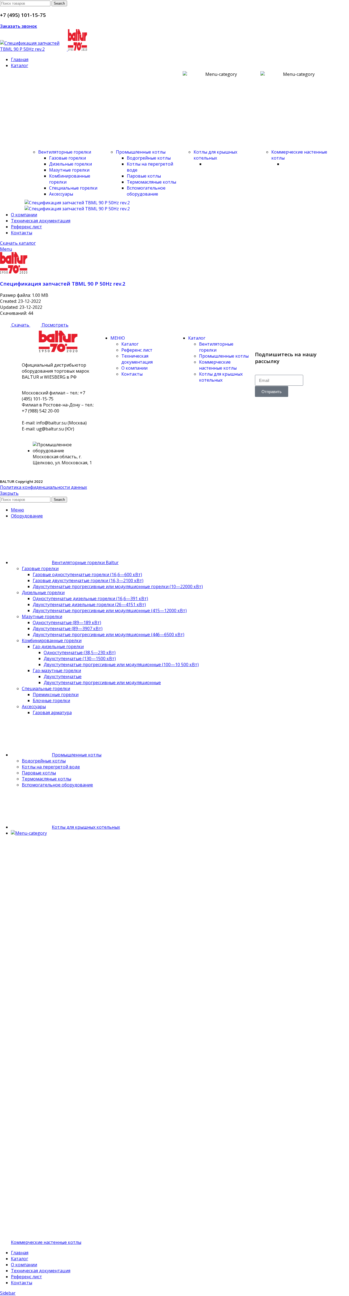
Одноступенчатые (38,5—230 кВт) (80, 653)
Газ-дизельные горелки (58, 646)
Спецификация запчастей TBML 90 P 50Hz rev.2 (62, 283)
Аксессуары (61, 194)
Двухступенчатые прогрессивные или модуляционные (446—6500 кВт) (108, 634)
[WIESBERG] (77, 209)
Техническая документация (137, 359)
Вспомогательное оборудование (146, 191)
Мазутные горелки (42, 616)
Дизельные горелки (70, 164)
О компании (134, 368)
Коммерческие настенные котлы (218, 365)
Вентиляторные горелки (64, 152)
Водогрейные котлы (149, 158)
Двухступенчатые (63, 677)
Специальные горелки (73, 188)
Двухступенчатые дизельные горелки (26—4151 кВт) (89, 604)
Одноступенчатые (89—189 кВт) (67, 622)
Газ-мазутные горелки (57, 671)
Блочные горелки (51, 701)
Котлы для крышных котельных (215, 155)
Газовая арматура (52, 713)
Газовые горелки (67, 158)
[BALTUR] (77, 203)
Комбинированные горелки (52, 640)
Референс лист (136, 350)
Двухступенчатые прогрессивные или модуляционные (102, 683)
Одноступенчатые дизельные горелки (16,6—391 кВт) (90, 598)
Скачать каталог (18, 243)
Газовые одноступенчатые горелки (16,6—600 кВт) (87, 574)
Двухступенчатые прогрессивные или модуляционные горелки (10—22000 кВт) (118, 586)
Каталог (130, 344)
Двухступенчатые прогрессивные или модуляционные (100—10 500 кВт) (121, 665)
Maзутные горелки (69, 170)
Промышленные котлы (141, 152)
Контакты (132, 374)
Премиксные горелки (56, 695)
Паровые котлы (144, 176)
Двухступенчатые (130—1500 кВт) (80, 659)
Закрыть (9, 493)
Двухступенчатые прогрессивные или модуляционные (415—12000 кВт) (110, 610)
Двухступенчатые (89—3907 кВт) (68, 628)
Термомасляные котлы (151, 182)
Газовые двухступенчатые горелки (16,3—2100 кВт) (88, 580)
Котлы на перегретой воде (51, 767)
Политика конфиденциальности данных (43, 487)
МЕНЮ (117, 338)
